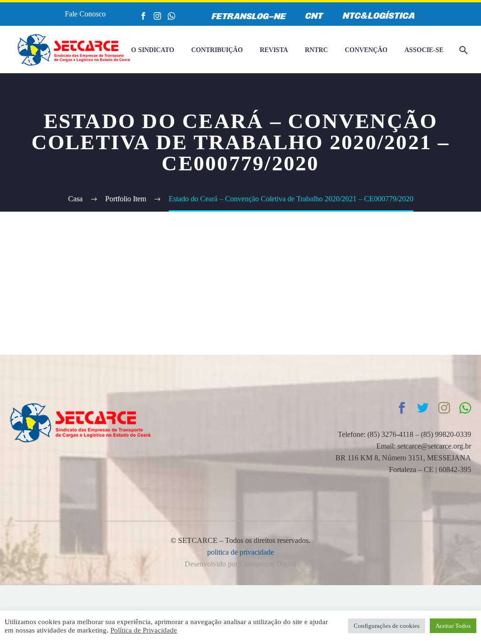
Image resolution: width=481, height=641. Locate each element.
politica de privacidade (240, 552)
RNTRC (316, 49)
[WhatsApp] (171, 16)
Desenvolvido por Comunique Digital (240, 564)
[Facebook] (143, 16)
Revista (274, 49)
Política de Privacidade (143, 630)
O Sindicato (152, 49)
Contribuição (217, 49)
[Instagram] (157, 16)
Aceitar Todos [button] (453, 625)
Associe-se (423, 49)
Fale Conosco (85, 14)
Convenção (366, 49)
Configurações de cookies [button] (386, 625)
